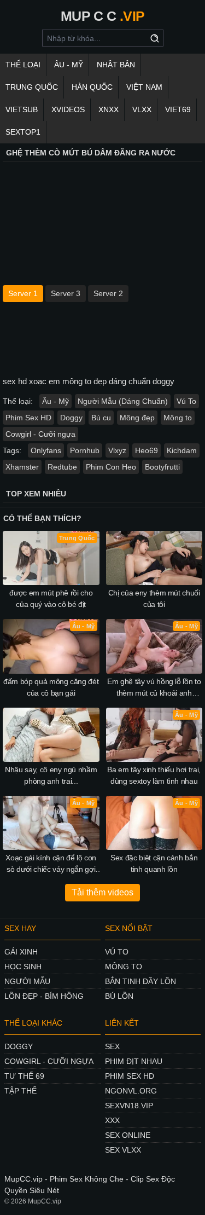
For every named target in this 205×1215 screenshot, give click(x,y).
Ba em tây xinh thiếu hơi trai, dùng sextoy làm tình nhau (154, 775)
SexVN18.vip (129, 1105)
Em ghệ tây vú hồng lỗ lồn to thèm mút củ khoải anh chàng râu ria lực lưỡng (154, 688)
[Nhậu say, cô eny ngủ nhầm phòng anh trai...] (51, 735)
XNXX (108, 109)
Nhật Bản (116, 64)
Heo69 (146, 450)
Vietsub (21, 109)
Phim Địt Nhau (133, 1061)
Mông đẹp (137, 417)
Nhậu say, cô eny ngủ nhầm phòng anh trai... (51, 775)
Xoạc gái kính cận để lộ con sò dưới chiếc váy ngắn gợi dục (50, 864)
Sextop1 (22, 132)
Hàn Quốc (92, 87)
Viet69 (178, 109)
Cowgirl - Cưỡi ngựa (40, 434)
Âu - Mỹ (68, 64)
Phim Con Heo (111, 466)
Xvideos (68, 109)
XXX (112, 1120)
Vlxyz (117, 450)
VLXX (141, 109)
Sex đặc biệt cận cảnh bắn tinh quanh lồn (153, 863)
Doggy (71, 417)
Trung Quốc (31, 87)
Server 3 (65, 293)
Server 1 (23, 293)
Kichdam (182, 450)
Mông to (177, 417)
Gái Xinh (21, 951)
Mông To (123, 966)
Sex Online (127, 1135)
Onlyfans (46, 450)
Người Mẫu (27, 981)
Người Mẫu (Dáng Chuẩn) (123, 401)
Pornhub (84, 450)
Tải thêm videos (102, 892)
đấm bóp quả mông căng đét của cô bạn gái (50, 687)
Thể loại (22, 64)
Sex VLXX (123, 1149)
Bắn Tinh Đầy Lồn (140, 981)
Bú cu (101, 417)
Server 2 (108, 293)
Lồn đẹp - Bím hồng (44, 996)
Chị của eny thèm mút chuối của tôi (154, 598)
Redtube (62, 466)
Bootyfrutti (162, 466)
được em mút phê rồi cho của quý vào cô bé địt (50, 598)
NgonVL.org (131, 1090)
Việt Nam (144, 87)
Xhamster (22, 466)
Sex (112, 1046)
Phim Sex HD (28, 417)
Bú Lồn (119, 996)
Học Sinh (23, 966)
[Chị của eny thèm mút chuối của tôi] (154, 558)
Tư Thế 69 (24, 1076)
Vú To (186, 401)
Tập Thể (20, 1090)
